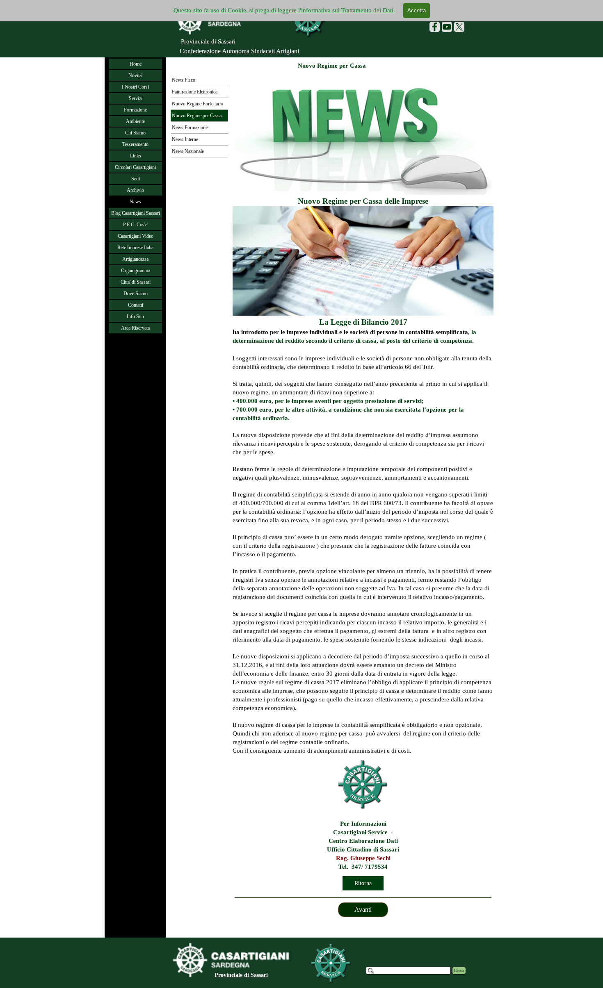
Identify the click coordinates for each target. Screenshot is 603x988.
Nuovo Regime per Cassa (197, 115)
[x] (459, 27)
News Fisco (183, 80)
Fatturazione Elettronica (194, 92)
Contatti (135, 305)
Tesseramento (135, 144)
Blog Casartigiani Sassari (135, 213)
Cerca (459, 970)
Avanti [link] (363, 909)
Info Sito (135, 316)
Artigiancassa (135, 259)
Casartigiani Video (135, 236)
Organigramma (135, 270)
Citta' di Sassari (136, 282)
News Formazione (190, 127)
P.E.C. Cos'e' (135, 225)
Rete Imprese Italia (135, 247)
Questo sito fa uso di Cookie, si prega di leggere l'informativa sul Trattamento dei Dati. (284, 10)
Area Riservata (135, 328)
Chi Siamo (135, 133)
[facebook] (434, 27)
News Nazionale (188, 151)
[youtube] (447, 27)
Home (136, 64)
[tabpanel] (363, 415)
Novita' (135, 75)
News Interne (185, 139)
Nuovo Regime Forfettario (197, 104)
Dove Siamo (135, 293)
